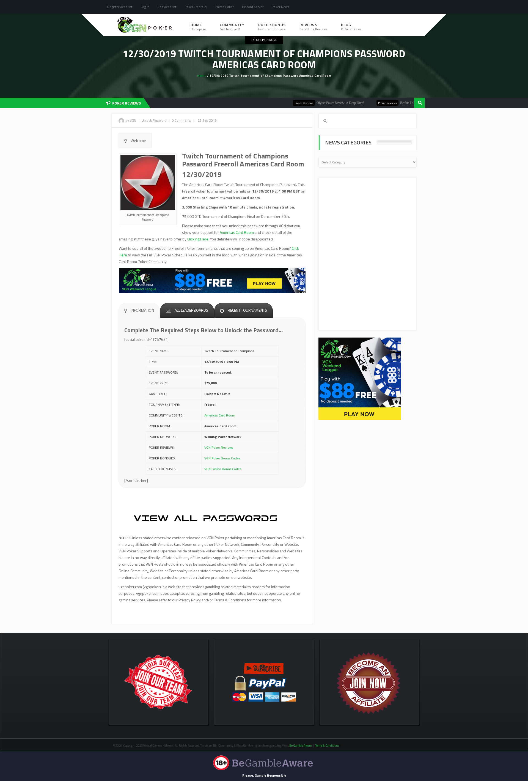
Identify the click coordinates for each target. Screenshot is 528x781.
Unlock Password (264, 40)
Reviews (313, 26)
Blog (351, 26)
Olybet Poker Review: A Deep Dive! (324, 103)
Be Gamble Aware (300, 745)
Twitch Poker (224, 6)
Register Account (119, 6)
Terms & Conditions (327, 745)
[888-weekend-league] (359, 378)
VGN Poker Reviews (218, 447)
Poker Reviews (287, 103)
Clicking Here (197, 239)
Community (232, 26)
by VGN (130, 120)
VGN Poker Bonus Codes (222, 458)
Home (198, 26)
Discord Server (252, 6)
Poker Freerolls (196, 6)
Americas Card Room (237, 232)
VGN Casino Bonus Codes (222, 469)
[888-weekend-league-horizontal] (212, 280)
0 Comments (181, 120)
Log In (145, 6)
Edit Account (167, 6)
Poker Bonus (272, 26)
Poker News (280, 6)
